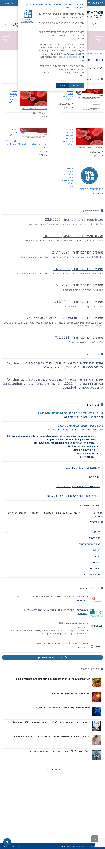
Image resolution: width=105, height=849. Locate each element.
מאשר (62, 85)
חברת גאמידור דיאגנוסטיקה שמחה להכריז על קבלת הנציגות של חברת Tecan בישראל (52, 596)
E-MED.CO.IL (7, 846)
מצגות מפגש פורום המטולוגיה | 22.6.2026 (74, 219)
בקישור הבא (97, 516)
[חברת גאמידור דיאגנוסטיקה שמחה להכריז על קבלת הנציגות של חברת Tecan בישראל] (96, 599)
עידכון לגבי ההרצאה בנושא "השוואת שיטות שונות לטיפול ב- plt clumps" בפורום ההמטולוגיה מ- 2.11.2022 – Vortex (54, 365)
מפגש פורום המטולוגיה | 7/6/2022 (79, 337)
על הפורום (94, 477)
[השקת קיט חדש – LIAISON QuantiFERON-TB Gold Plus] (96, 646)
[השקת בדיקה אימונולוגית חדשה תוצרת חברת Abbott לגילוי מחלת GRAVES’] (96, 613)
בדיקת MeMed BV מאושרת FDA (73, 623)
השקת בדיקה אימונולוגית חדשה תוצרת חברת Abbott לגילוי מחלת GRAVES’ (56, 609)
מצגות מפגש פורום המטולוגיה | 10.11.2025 (73, 235)
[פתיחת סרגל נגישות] (7, 842)
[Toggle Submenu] (7, 532)
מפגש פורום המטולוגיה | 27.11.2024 (77, 252)
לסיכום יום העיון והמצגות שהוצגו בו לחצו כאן (83, 416)
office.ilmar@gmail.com (71, 57)
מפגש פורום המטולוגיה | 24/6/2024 (78, 268)
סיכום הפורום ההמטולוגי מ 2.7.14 (83, 467)
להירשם (76, 85)
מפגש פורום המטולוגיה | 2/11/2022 (78, 301)
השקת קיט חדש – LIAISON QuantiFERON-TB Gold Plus (62, 643)
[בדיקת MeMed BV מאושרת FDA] (96, 626)
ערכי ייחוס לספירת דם (89, 505)
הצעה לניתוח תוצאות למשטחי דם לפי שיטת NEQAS (73, 495)
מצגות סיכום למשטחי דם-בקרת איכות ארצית (78, 486)
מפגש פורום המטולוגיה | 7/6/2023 (79, 285)
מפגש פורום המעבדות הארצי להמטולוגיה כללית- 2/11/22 (65, 318)
